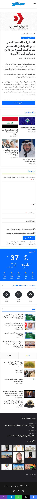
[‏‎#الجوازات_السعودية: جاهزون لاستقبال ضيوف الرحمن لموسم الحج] (30, 317)
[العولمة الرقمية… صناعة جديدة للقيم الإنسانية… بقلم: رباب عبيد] (18, 457)
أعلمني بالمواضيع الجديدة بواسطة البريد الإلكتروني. (20, 233)
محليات (24, 38)
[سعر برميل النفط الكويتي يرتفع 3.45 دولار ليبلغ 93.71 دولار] (30, 467)
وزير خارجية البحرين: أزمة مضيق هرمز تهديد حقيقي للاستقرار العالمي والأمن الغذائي (13, 325)
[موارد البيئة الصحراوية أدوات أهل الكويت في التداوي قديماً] (29, 364)
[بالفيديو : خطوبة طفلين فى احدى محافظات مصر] (29, 383)
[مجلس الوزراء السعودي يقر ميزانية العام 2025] (30, 335)
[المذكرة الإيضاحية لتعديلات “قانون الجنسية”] (6, 448)
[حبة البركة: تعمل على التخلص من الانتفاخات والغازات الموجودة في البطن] (29, 404)
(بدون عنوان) (19, 370)
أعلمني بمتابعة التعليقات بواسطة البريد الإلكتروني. (20, 229)
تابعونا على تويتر (31, 474)
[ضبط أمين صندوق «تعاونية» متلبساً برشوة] (27, 121)
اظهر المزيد (18, 102)
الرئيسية (31, 33)
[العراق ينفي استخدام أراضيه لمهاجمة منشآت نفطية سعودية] (10, 122)
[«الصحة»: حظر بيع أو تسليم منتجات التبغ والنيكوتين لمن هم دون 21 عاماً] (6, 467)
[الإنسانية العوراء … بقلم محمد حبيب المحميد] (27, 148)
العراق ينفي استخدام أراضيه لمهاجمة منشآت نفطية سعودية (10, 132)
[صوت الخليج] (18, 4)
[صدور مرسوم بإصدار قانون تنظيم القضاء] (30, 448)
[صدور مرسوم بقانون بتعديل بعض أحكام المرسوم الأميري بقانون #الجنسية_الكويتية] (30, 455)
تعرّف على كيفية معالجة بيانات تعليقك (17, 244)
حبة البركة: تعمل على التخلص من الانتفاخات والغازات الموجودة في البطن (13, 403)
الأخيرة (9, 355)
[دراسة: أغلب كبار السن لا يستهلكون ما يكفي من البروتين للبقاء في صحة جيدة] (10, 143)
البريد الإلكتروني (30, 212)
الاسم (33, 204)
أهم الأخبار (25, 33)
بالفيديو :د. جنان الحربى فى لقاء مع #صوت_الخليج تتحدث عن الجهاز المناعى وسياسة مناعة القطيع (13, 393)
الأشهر (28, 355)
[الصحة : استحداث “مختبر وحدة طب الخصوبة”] (18, 448)
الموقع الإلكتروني (30, 221)
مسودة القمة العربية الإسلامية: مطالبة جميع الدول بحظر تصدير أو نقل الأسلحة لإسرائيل (12, 344)
